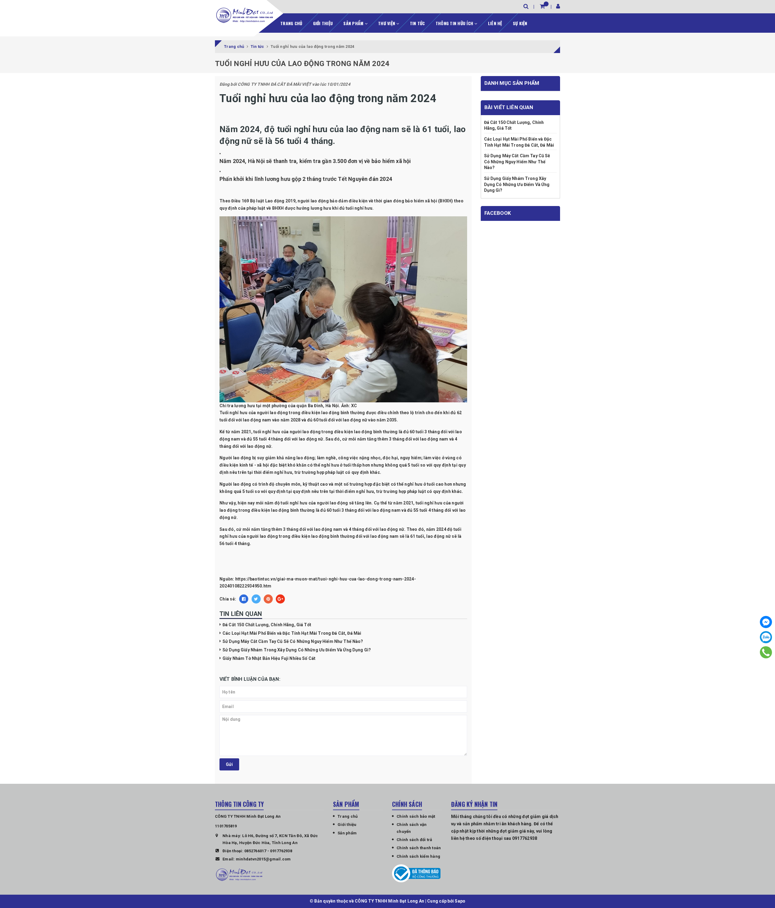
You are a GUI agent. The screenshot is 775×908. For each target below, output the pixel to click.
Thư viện (387, 23)
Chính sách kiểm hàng (418, 856)
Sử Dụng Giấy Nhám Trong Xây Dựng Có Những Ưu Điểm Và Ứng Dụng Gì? (297, 649)
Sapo (460, 901)
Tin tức (417, 23)
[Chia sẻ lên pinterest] (268, 599)
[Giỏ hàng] (542, 6)
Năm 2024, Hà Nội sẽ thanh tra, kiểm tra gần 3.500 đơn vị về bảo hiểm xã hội (315, 161)
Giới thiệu (323, 23)
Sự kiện (520, 23)
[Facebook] (766, 622)
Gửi (229, 764)
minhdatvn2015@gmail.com (263, 859)
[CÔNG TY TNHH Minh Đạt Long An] (244, 15)
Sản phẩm (353, 23)
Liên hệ (495, 23)
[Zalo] (766, 637)
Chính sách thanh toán (419, 848)
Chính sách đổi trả (414, 839)
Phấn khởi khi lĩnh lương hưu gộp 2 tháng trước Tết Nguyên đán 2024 (305, 179)
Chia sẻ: (227, 599)
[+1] (280, 599)
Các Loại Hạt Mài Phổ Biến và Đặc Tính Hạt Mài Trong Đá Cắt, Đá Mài (292, 633)
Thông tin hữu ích (455, 23)
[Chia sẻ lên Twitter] (256, 599)
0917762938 (281, 851)
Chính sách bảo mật (416, 816)
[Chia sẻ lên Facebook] (243, 599)
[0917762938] (766, 652)
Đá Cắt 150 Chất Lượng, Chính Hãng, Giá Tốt (267, 624)
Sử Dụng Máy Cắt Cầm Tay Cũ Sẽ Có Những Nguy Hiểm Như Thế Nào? (293, 641)
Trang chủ (291, 23)
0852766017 (255, 851)
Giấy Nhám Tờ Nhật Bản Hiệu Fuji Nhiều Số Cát (269, 658)
